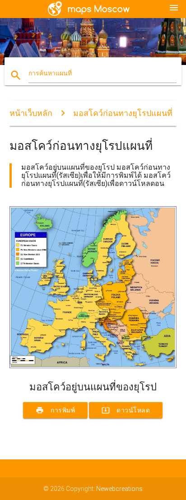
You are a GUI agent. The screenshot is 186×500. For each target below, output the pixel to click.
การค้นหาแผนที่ (50, 73)
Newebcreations (119, 488)
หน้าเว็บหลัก (30, 113)
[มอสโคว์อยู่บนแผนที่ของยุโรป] (93, 366)
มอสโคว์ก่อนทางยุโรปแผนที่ (122, 113)
